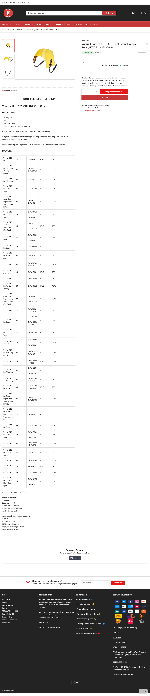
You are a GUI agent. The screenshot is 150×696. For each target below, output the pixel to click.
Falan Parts (10, 690)
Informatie (6, 599)
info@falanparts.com (120, 642)
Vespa (18, 24)
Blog (87, 24)
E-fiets (68, 24)
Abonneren (118, 583)
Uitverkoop (78, 24)
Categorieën (6, 24)
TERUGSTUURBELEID (10, 611)
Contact (5, 602)
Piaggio (28, 24)
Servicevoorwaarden (9, 620)
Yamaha (49, 24)
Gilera (38, 24)
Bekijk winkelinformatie (92, 111)
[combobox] (71, 13)
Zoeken (110, 13)
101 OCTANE (85, 40)
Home (4, 30)
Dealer (4, 608)
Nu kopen (104, 98)
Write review (75, 558)
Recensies (6, 623)
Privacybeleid (7, 617)
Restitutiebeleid (8, 614)
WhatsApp (117, 637)
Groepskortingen (8, 605)
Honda (58, 24)
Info (93, 24)
